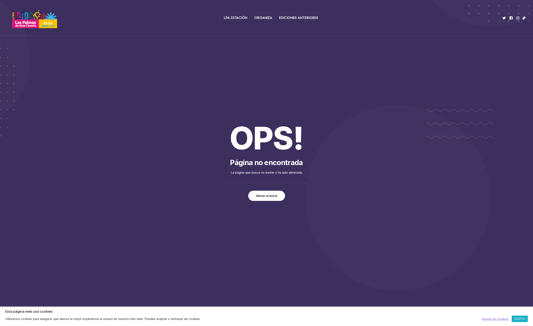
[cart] (523, 18)
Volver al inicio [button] (266, 196)
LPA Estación (235, 17)
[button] (504, 18)
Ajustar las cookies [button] (495, 319)
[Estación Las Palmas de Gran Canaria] (32, 17)
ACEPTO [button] (519, 318)
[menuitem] (235, 18)
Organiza (263, 17)
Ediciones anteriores (298, 17)
